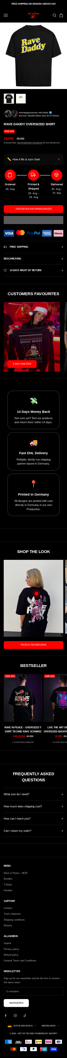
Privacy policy (11, 949)
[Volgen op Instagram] (15, 1015)
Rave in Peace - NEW (15, 873)
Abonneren (16, 1003)
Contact (8, 908)
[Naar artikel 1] (9, 98)
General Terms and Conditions (20, 960)
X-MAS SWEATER (22, 364)
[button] (33, 220)
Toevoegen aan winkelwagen (33, 209)
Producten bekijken (33, 645)
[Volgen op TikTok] (25, 1015)
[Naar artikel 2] (21, 98)
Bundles (8, 878)
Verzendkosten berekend (29, 142)
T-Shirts (8, 884)
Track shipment (12, 913)
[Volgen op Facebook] (5, 1015)
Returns (8, 925)
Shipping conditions (14, 919)
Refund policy (11, 954)
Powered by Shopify (46, 1033)
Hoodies (8, 890)
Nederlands (48, 1026)
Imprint (7, 943)
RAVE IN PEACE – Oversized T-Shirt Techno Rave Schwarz (23, 729)
